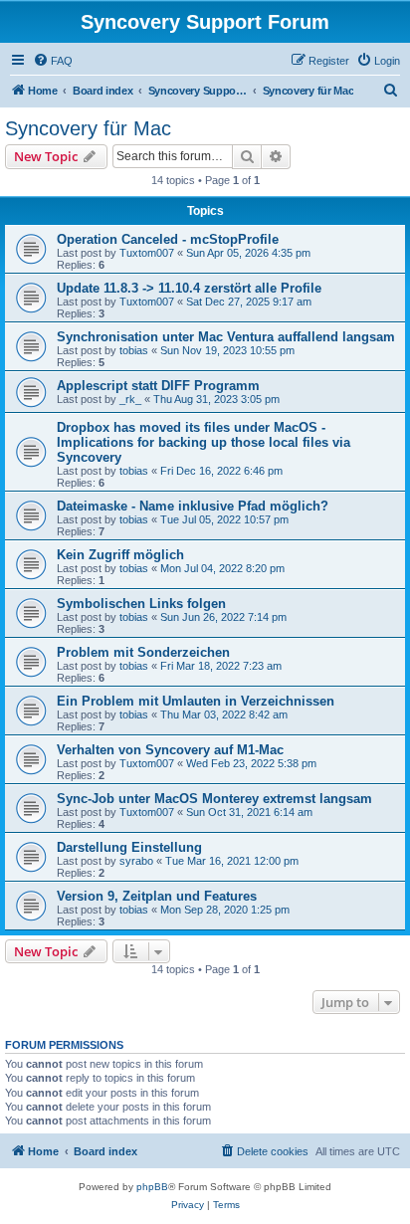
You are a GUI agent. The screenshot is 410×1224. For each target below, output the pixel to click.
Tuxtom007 (146, 253)
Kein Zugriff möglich (120, 554)
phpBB (152, 1186)
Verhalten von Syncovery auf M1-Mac (170, 749)
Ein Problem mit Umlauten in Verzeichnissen (195, 701)
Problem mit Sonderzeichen (143, 652)
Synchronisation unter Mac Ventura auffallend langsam (226, 336)
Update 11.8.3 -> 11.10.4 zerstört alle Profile (189, 288)
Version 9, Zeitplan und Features (157, 896)
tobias (133, 350)
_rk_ (130, 399)
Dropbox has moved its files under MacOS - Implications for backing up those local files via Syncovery (203, 442)
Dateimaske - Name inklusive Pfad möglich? (192, 506)
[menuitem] (53, 61)
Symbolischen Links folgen (141, 603)
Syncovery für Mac (88, 128)
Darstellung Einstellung (129, 847)
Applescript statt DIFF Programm (158, 385)
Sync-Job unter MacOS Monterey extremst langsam (214, 798)
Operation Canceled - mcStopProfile (168, 239)
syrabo (136, 861)
